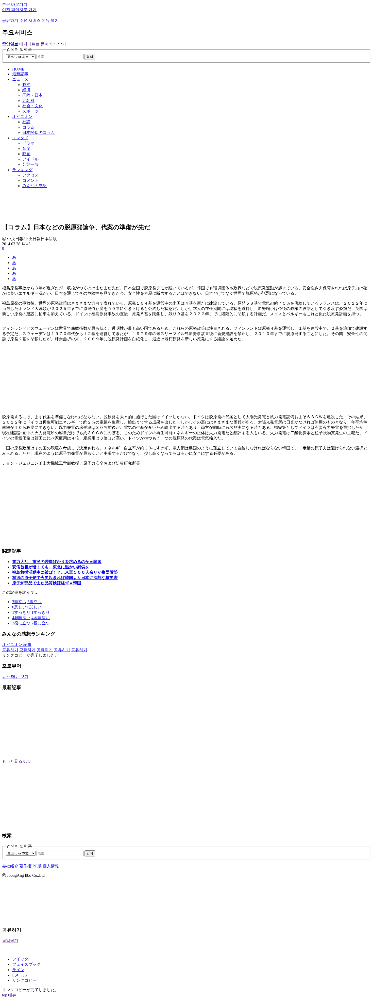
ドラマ (28, 143)
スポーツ (30, 111)
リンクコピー (24, 980)
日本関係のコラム (38, 132)
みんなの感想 (34, 186)
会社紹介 (10, 866)
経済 (26, 90)
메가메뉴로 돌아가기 (38, 44)
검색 (90, 57)
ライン (18, 970)
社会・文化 (32, 106)
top (4, 995)
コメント (30, 180)
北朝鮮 (28, 100)
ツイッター (22, 959)
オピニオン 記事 (16, 644)
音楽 (26, 148)
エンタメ (20, 138)
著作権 (25, 866)
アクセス (30, 175)
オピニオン (22, 116)
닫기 (62, 44)
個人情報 (51, 866)
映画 (26, 154)
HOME (18, 69)
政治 (26, 84)
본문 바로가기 (14, 4)
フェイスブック (26, 964)
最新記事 (20, 74)
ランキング (22, 170)
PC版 (37, 866)
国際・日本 (32, 95)
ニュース (20, 79)
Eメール (19, 975)
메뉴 (12, 995)
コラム (28, 127)
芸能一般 (30, 164)
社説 (26, 122)
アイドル (30, 159)
